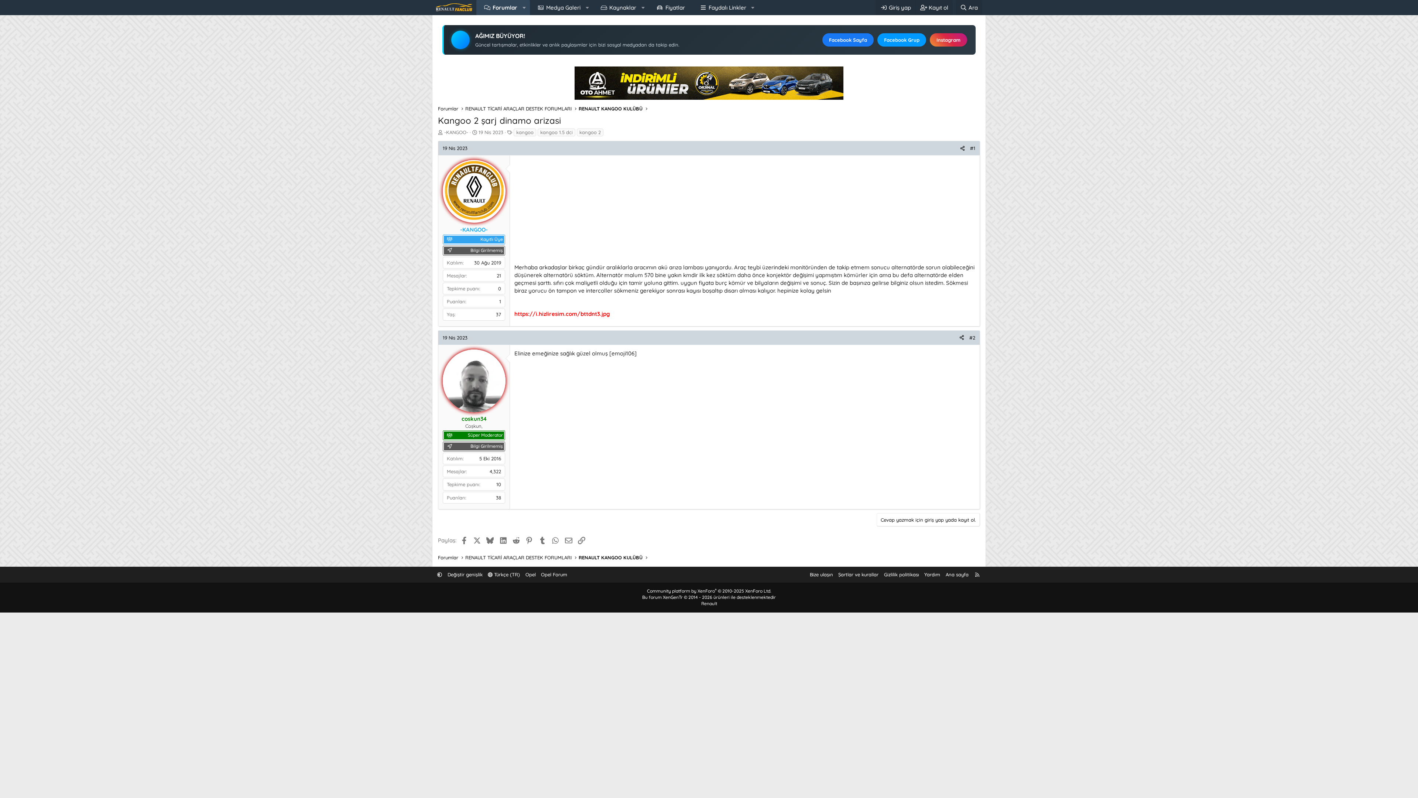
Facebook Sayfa (848, 40)
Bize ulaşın (821, 574)
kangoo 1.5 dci (556, 132)
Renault (709, 603)
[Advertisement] (736, 211)
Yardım (932, 574)
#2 (972, 338)
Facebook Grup (901, 40)
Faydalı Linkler (727, 7)
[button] (524, 7)
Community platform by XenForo (709, 591)
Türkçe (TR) (506, 574)
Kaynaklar (622, 7)
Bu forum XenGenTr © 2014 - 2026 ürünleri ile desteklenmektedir (709, 597)
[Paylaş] (962, 148)
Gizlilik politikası (901, 574)
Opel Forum (554, 574)
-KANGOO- (456, 132)
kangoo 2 (590, 132)
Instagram (948, 40)
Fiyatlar (675, 7)
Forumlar (505, 7)
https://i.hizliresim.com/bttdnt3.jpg (562, 313)
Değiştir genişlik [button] (465, 574)
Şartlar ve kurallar (858, 574)
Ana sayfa (957, 574)
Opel (530, 574)
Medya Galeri (563, 7)
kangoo (525, 132)
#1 (972, 148)
